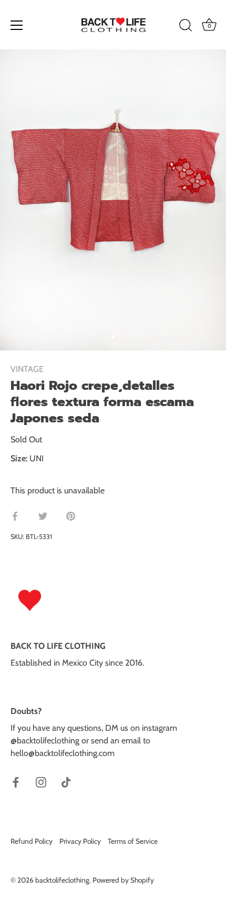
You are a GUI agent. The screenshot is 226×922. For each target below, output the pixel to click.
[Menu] (16, 25)
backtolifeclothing (62, 880)
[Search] (185, 26)
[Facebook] (16, 781)
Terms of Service (133, 841)
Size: (19, 458)
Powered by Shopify (123, 880)
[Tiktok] (66, 781)
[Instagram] (41, 781)
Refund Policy (32, 841)
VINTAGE (27, 369)
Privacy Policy (80, 841)
